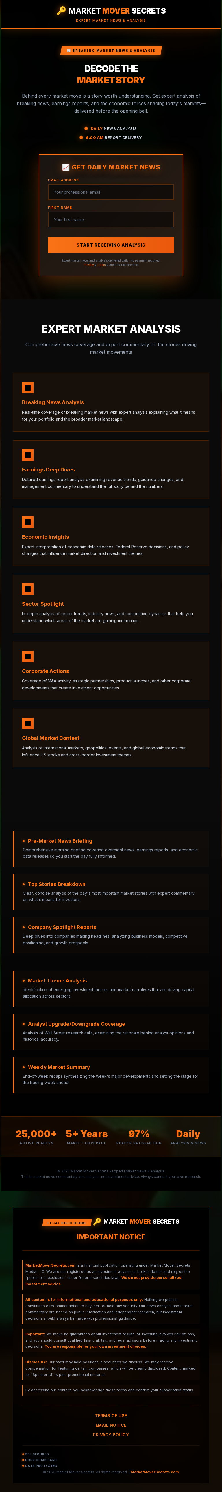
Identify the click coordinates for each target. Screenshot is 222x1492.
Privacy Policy (111, 1434)
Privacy (89, 264)
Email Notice (111, 1425)
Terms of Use (111, 1415)
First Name (60, 208)
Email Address (63, 180)
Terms (101, 264)
